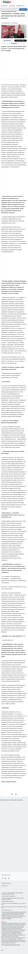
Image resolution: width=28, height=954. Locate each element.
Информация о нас (21, 5)
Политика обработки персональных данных (11, 944)
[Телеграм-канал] (14, 43)
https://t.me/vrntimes (5, 936)
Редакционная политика (6, 883)
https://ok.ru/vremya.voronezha (7, 937)
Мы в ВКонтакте (4, 5)
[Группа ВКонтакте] (7, 41)
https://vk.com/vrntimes (14, 936)
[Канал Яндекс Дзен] (20, 41)
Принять (23, 9)
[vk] (12, 794)
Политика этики (5, 885)
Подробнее (9, 918)
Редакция (15, 23)
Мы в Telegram (12, 5)
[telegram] (16, 794)
